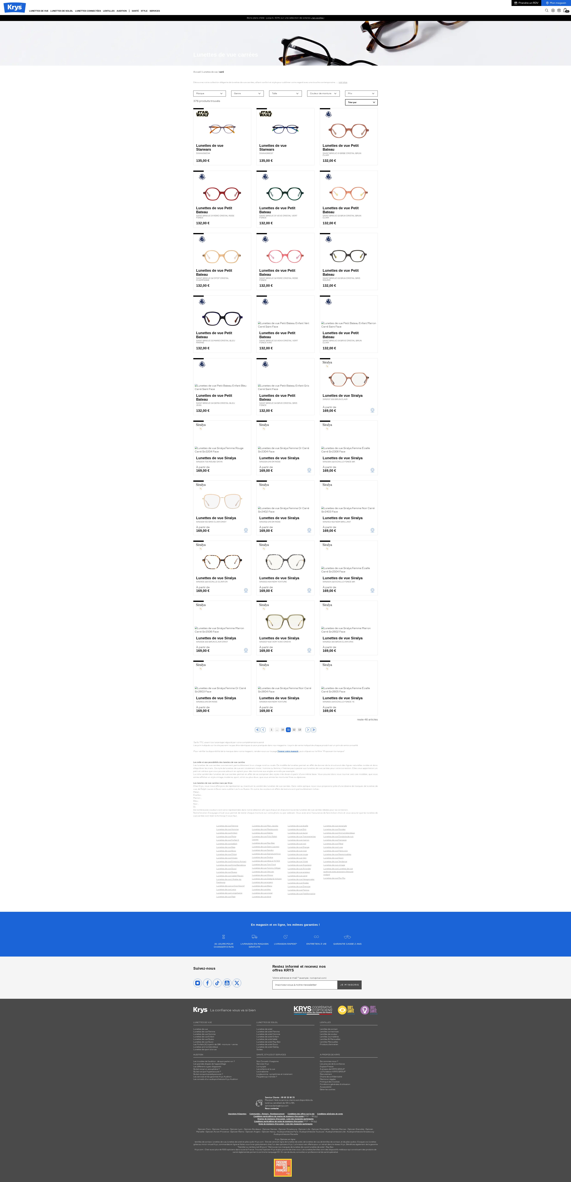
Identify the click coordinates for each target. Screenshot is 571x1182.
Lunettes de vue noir (297, 844)
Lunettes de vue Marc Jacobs (265, 826)
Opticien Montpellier (321, 1129)
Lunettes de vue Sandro (263, 850)
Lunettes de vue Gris (297, 829)
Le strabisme (262, 1072)
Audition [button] (122, 11)
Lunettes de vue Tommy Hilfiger (266, 868)
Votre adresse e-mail (299, 978)
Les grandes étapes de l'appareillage (209, 1064)
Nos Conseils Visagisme (268, 1061)
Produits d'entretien (329, 1044)
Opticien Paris (204, 1129)
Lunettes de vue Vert (297, 858)
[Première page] (257, 729)
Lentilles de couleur (328, 1034)
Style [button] (144, 11)
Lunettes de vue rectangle (335, 826)
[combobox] (209, 93)
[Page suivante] (308, 729)
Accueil (197, 72)
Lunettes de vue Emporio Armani (231, 861)
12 (294, 729)
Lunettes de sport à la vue (205, 1049)
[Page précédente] (263, 729)
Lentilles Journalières (329, 1037)
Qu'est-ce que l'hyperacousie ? (207, 1072)
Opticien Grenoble (356, 1129)
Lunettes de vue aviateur (299, 872)
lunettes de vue (219, 1142)
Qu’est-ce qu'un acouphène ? (206, 1069)
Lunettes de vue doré (261, 897)
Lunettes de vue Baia (225, 847)
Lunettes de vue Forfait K (227, 840)
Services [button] (155, 11)
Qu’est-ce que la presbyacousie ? (208, 1074)
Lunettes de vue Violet (298, 861)
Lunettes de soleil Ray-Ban (269, 1042)
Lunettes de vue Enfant (226, 833)
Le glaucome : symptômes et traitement (274, 1074)
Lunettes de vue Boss (226, 851)
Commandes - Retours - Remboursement (267, 1114)
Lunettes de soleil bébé (267, 1039)
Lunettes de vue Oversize (299, 886)
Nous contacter (272, 1108)
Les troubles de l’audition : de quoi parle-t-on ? (214, 1061)
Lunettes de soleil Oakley (268, 1047)
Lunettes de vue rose (297, 851)
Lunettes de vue (210, 72)
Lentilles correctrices (329, 1032)
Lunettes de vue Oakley (262, 833)
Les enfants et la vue (266, 1069)
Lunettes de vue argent (262, 882)
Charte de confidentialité (331, 1077)
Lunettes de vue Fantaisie (334, 840)
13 (299, 729)
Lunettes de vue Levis (226, 889)
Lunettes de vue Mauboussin (265, 829)
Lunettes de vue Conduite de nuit (338, 836)
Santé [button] (135, 11)
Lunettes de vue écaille (298, 826)
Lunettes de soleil (264, 1029)
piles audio (249, 1142)
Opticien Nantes (269, 1129)
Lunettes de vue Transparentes (302, 836)
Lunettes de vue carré (297, 876)
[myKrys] (553, 10)
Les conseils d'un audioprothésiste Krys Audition (215, 1079)
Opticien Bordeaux (252, 1129)
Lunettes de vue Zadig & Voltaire (266, 879)
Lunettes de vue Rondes (334, 829)
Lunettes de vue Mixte (226, 836)
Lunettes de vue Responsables (337, 854)
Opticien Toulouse (220, 1129)
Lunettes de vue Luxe (333, 847)
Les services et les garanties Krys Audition (212, 1077)
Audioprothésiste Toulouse (311, 1132)
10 (282, 729)
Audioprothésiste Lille (335, 1132)
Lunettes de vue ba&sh (226, 844)
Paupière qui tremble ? (267, 1077)
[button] (565, 10)
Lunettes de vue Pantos (298, 890)
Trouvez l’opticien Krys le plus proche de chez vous (278, 1150)
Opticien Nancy (269, 1132)
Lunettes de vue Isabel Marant (229, 876)
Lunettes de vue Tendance (335, 861)
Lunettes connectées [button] (88, 11)
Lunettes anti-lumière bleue (205, 1047)
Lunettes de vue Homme (227, 829)
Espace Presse (326, 1067)
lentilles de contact (203, 1142)
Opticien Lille (304, 1129)
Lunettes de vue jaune (298, 833)
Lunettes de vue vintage (334, 865)
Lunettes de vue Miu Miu (334, 878)
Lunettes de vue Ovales (298, 883)
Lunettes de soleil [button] (61, 11)
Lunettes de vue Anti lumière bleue (339, 833)
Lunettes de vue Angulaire (299, 865)
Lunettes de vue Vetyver (263, 872)
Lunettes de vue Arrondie (299, 869)
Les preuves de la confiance (332, 1064)
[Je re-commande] (559, 10)
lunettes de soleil (234, 1142)
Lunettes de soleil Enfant (268, 1037)
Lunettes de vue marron (298, 840)
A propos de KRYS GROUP (332, 1069)
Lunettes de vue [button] (38, 11)
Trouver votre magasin (287, 751)
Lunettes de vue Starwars (209, 149)
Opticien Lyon (236, 1129)
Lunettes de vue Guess (226, 872)
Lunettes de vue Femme (227, 826)
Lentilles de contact (329, 1029)
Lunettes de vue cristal (262, 893)
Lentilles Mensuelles (329, 1042)
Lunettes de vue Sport (333, 858)
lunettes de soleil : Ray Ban (321, 1147)
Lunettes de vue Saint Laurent (265, 847)
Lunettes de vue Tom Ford (264, 864)
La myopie (261, 1067)
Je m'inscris (349, 985)
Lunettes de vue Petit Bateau (342, 150)
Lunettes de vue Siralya (343, 397)
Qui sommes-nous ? (329, 1061)
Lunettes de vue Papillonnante (301, 894)
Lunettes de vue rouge (298, 854)
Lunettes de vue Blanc (262, 886)
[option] (209, 94)
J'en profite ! (317, 18)
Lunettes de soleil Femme (268, 1032)
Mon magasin (558, 2)
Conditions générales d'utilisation (335, 1084)
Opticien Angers (253, 1132)
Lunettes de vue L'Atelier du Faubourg (228, 880)
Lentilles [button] (108, 11)
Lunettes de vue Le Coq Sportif (230, 886)
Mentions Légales (328, 1079)
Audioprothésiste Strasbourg (360, 1132)
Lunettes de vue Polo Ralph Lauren (264, 838)
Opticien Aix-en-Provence (217, 1132)
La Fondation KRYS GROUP (333, 1072)
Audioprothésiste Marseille (286, 1134)
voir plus (343, 82)
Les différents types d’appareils (207, 1067)
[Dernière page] (313, 729)
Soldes (260, 1049)
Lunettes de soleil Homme (268, 1034)
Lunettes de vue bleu (261, 889)
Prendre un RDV (528, 2)
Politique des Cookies (330, 1082)
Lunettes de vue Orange (298, 847)
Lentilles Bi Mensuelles (330, 1039)
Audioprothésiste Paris (287, 1132)
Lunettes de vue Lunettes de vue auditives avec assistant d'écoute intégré (338, 872)
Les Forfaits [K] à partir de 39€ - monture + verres (215, 1044)
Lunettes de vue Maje (225, 897)
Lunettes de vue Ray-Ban (263, 843)
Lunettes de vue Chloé (226, 854)
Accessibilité (325, 1087)
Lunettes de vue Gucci (226, 869)
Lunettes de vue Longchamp (229, 893)
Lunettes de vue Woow (262, 875)
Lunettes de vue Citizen (226, 858)
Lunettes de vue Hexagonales (301, 879)
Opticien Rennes (338, 1129)
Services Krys (263, 1064)
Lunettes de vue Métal (333, 844)
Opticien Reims (237, 1132)
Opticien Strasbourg (288, 1129)
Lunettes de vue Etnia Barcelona (231, 865)
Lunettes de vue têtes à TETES (266, 861)
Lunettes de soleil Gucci (267, 1044)
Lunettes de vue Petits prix (335, 851)
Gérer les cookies (327, 1089)
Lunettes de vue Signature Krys (266, 854)
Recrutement (326, 1074)
